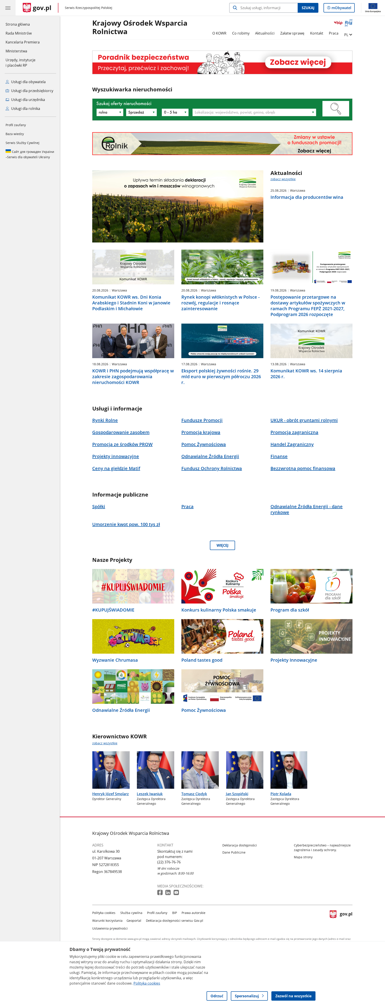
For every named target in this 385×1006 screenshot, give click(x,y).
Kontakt (316, 33)
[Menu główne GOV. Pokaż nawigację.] (8, 8)
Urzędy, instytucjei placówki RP (20, 62)
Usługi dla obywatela (28, 81)
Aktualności (264, 33)
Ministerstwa (16, 51)
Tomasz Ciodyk (194, 793)
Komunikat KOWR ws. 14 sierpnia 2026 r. (306, 374)
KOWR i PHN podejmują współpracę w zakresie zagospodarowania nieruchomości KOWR (133, 376)
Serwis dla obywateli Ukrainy (30, 154)
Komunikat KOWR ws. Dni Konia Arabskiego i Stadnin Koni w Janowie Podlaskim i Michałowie (131, 303)
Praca (333, 33)
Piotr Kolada (280, 793)
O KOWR (219, 33)
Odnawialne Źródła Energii (121, 710)
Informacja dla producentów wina (306, 197)
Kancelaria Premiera (23, 42)
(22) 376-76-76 (169, 862)
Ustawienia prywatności (110, 928)
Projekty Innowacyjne (293, 660)
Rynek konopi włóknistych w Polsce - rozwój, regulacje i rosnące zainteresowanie (220, 303)
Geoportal (134, 920)
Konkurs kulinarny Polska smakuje (218, 610)
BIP (174, 913)
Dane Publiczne (234, 852)
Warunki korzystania (107, 920)
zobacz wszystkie (283, 179)
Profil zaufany (16, 125)
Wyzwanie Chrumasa (115, 660)
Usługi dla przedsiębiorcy (31, 90)
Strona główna (23, 24)
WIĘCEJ (222, 545)
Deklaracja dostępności (239, 845)
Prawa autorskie (193, 913)
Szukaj (308, 7)
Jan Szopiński (237, 793)
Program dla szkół (289, 610)
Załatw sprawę (292, 33)
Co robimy (241, 33)
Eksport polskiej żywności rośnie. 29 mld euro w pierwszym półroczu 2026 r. (221, 376)
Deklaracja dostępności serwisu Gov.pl (174, 920)
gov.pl (346, 919)
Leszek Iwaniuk (150, 793)
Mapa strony (303, 857)
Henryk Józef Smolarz (110, 793)
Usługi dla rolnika (25, 108)
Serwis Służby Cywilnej (22, 143)
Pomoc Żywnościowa (203, 710)
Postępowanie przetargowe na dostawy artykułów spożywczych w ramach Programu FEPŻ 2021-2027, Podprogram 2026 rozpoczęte (307, 305)
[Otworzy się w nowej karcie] (160, 893)
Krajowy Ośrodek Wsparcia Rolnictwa (139, 27)
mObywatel (341, 8)
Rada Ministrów (19, 33)
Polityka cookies (103, 913)
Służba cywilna (131, 913)
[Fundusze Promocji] (222, 143)
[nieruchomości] (222, 62)
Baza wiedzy (15, 134)
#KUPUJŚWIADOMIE (113, 610)
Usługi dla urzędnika (27, 99)
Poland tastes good (201, 660)
